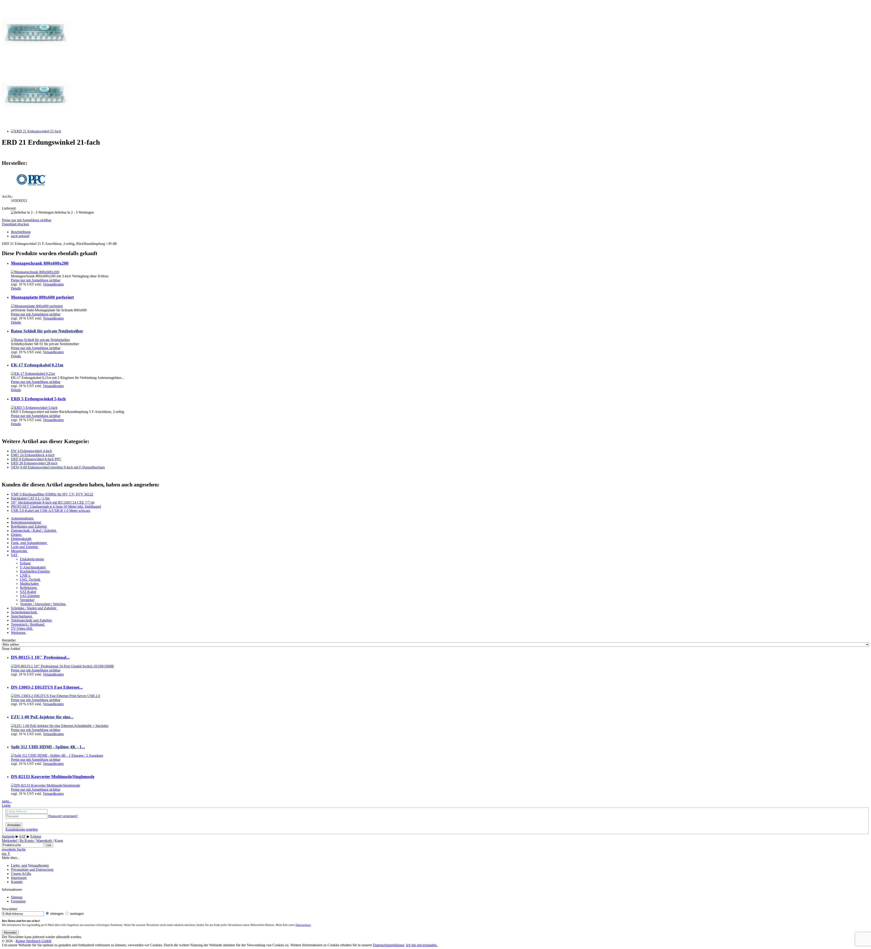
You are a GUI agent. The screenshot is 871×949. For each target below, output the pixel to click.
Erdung (25, 563)
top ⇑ (6, 854)
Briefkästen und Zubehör (29, 526)
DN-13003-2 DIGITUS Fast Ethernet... (47, 687)
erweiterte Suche (14, 849)
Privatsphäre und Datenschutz (32, 869)
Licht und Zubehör (24, 547)
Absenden (10, 932)
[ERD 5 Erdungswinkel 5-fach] (34, 408)
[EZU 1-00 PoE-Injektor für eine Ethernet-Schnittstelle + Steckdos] (59, 726)
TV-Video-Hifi (21, 628)
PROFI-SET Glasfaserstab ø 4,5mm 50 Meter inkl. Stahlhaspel (56, 506)
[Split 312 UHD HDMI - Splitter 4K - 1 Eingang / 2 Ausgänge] (57, 755)
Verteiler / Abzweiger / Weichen (43, 604)
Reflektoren (28, 588)
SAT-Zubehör (30, 596)
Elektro (16, 535)
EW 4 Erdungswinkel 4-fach (31, 451)
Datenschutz (303, 925)
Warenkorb (44, 840)
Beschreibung (21, 232)
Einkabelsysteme (32, 559)
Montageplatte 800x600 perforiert (42, 297)
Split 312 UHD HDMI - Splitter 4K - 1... (48, 746)
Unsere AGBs (21, 874)
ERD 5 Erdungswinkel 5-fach (38, 398)
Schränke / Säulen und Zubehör (33, 608)
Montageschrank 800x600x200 (40, 263)
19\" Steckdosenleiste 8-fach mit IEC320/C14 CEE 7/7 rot (52, 502)
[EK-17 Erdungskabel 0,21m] (33, 374)
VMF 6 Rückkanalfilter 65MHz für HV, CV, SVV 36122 (52, 494)
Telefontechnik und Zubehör (31, 620)
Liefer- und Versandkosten (30, 865)
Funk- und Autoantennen (29, 543)
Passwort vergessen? (63, 816)
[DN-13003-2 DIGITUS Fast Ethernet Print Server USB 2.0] (55, 696)
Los (48, 845)
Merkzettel (9, 840)
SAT (14, 555)
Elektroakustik (21, 539)
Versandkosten (53, 284)
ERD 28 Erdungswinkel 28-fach (34, 463)
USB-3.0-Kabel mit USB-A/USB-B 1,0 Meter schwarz (50, 510)
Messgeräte (19, 551)
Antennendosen (22, 518)
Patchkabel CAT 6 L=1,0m (30, 498)
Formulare (18, 901)
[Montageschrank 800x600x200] (35, 272)
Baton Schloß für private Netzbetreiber (47, 331)
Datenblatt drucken (15, 224)
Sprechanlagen (21, 616)
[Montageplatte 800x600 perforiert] (37, 306)
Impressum (19, 878)
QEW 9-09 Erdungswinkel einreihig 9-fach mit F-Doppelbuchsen (58, 467)
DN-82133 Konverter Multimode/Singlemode (52, 776)
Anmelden (13, 825)
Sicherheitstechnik (24, 612)
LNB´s (25, 575)
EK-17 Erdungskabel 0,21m (37, 365)
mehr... (7, 801)
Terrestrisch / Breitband (27, 624)
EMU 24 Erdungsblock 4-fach (32, 455)
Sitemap (16, 897)
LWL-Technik (30, 579)
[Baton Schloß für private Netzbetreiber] (40, 340)
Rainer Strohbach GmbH (33, 941)
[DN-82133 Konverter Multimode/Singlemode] (45, 785)
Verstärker (27, 600)
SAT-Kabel (28, 592)
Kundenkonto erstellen (21, 829)
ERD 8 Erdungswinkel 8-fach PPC (36, 459)
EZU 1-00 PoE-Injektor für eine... (42, 717)
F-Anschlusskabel (33, 567)
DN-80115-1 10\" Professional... (40, 657)
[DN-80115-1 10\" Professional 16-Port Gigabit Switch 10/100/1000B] (62, 666)
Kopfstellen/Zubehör (35, 571)
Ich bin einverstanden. (422, 945)
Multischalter (29, 584)
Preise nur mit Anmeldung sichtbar (26, 220)
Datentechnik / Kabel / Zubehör (33, 530)
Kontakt (16, 882)
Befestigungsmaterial (26, 522)
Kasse (58, 840)
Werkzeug (18, 632)
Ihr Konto (27, 840)
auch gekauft (20, 236)
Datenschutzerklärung (388, 945)
